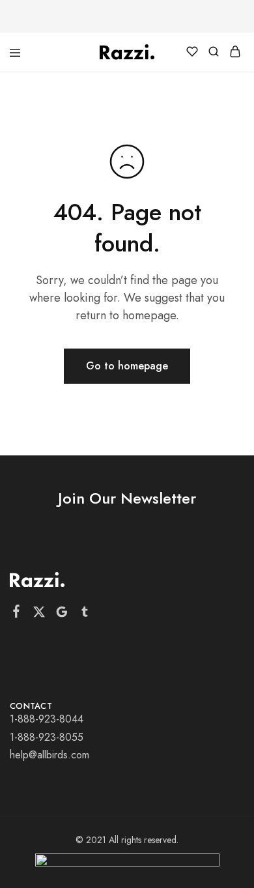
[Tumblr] (85, 614)
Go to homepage (127, 365)
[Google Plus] (62, 614)
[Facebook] (16, 613)
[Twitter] (39, 614)
